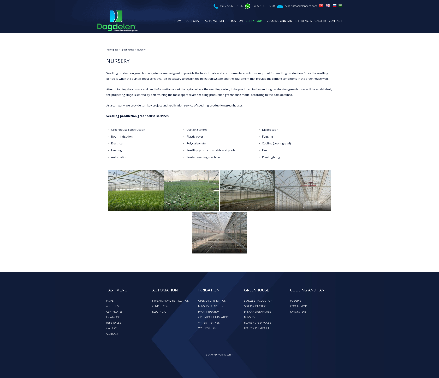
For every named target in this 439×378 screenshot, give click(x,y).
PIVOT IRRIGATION (209, 311)
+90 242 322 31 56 (231, 6)
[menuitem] (178, 21)
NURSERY (249, 317)
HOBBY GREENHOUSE (257, 328)
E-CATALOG (113, 317)
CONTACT (112, 333)
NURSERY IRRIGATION (210, 306)
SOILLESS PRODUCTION (258, 300)
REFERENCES (113, 322)
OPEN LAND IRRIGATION (212, 300)
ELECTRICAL (159, 311)
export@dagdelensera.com (300, 6)
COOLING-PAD (298, 306)
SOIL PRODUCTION (255, 306)
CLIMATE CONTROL (163, 306)
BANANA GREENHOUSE (257, 311)
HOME (110, 300)
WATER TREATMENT (210, 322)
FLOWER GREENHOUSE (257, 322)
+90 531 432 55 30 (263, 6)
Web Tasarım (225, 354)
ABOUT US (112, 306)
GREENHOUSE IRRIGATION (213, 317)
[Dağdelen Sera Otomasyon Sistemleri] (321, 5)
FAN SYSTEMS (298, 311)
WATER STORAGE (208, 328)
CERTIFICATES (114, 311)
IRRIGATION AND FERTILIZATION (170, 300)
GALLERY (111, 328)
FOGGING (295, 300)
